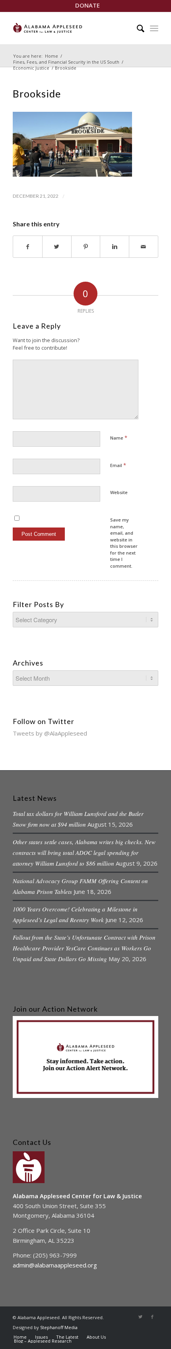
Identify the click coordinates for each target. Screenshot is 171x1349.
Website (119, 492)
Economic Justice (31, 68)
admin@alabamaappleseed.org (55, 1265)
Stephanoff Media (59, 1327)
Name (118, 437)
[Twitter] (140, 1317)
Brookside (37, 93)
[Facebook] (152, 1317)
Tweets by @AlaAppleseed (50, 733)
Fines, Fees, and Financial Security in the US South (66, 62)
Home (51, 56)
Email (118, 465)
